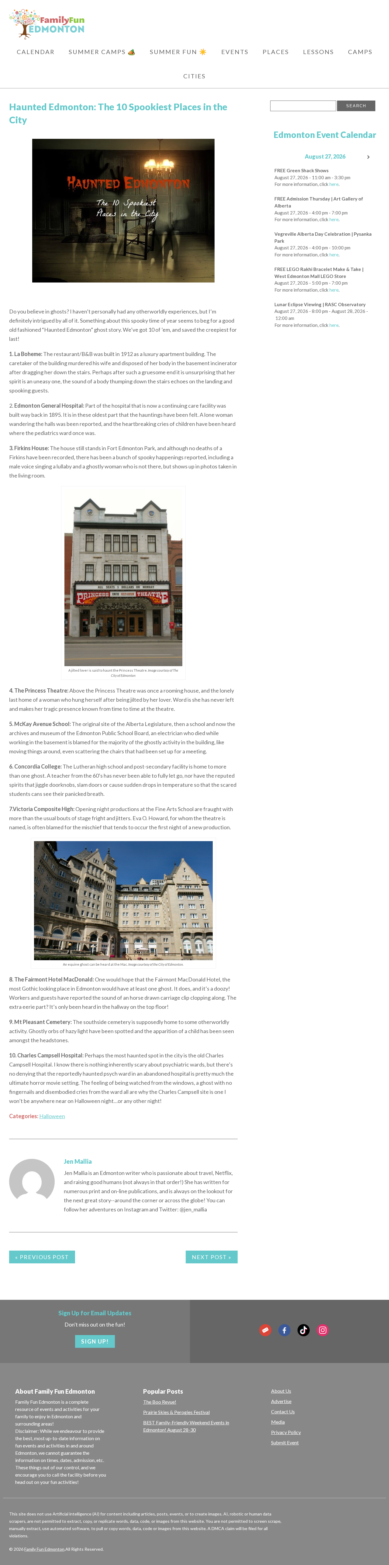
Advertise (281, 1401)
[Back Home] (76, 24)
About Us (281, 1391)
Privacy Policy (286, 1432)
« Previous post (42, 1257)
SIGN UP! (95, 1341)
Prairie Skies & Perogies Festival (176, 1412)
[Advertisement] (325, 430)
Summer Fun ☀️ (178, 51)
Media (278, 1422)
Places (276, 51)
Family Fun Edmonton (44, 1549)
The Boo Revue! (159, 1402)
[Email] (265, 1330)
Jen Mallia (78, 1161)
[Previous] (281, 157)
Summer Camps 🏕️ (102, 51)
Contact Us (283, 1411)
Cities (194, 76)
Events (235, 51)
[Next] (369, 157)
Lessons (318, 51)
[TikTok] (304, 1330)
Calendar (36, 51)
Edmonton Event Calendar (325, 134)
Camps (360, 51)
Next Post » (212, 1257)
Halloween (52, 1116)
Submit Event (285, 1442)
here (334, 184)
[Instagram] (323, 1330)
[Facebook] (284, 1330)
